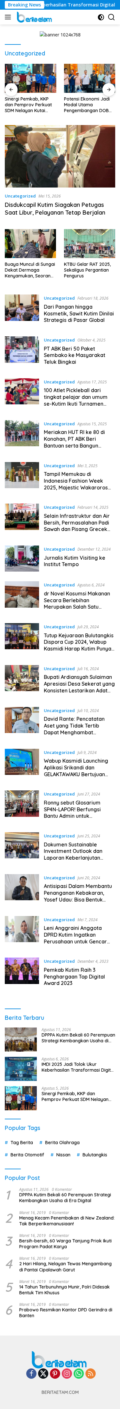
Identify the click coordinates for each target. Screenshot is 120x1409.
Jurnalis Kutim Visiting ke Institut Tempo (74, 561)
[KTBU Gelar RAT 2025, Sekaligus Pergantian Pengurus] (89, 243)
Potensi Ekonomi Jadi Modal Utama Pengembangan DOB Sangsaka (87, 105)
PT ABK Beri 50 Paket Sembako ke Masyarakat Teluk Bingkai (74, 355)
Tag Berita (22, 1142)
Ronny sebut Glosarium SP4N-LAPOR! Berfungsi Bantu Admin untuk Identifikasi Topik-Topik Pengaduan (72, 816)
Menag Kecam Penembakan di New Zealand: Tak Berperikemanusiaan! (67, 1221)
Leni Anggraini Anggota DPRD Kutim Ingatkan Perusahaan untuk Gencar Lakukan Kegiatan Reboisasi (78, 938)
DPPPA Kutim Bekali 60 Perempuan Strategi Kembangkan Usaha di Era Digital (78, 1038)
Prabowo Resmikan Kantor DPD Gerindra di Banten (65, 1312)
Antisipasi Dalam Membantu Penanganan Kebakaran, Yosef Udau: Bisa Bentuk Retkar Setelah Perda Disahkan (78, 899)
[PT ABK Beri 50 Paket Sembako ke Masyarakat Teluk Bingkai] (22, 352)
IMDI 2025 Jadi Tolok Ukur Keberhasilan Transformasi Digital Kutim (78, 1067)
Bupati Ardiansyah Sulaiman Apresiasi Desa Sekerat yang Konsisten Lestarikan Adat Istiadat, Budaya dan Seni (79, 687)
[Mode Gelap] (101, 17)
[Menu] (9, 17)
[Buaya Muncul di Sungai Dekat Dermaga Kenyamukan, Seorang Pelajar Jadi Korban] (30, 243)
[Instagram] (67, 1374)
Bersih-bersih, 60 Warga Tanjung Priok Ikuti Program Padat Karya (65, 1244)
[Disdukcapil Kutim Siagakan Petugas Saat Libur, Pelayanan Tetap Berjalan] (60, 156)
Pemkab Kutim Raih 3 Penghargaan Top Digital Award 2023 (74, 977)
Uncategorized (20, 196)
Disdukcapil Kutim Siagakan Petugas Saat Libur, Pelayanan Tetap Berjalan (55, 208)
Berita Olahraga (62, 1142)
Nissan (63, 1155)
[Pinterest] (55, 1374)
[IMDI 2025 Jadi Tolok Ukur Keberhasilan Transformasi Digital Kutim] (21, 1069)
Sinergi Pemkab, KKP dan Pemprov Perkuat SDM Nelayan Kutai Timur (28, 105)
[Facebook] (31, 1374)
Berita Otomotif (27, 1155)
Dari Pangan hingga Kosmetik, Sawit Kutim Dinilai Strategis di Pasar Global (79, 313)
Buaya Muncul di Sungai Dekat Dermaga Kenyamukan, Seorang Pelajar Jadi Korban (30, 270)
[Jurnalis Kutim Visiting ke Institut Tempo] (22, 558)
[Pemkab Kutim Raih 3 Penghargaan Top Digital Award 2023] (22, 974)
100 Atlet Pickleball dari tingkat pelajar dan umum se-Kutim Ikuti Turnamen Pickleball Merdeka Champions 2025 (76, 403)
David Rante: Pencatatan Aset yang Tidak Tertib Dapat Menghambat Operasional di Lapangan (75, 729)
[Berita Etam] (34, 17)
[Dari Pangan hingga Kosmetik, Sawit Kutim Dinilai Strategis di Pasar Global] (22, 310)
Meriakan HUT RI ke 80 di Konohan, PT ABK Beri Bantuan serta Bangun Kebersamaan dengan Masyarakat (74, 445)
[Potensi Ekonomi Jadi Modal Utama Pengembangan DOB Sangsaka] (90, 78)
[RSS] (90, 1374)
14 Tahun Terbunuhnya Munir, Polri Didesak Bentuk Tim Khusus (64, 1290)
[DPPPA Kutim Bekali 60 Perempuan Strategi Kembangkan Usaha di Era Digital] (21, 1040)
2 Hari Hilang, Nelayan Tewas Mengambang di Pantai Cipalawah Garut (65, 1266)
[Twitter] (43, 1374)
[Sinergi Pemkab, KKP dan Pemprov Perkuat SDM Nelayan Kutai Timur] (30, 78)
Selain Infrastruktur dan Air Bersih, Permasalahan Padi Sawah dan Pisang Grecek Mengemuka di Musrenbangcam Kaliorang (77, 529)
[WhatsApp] (79, 1374)
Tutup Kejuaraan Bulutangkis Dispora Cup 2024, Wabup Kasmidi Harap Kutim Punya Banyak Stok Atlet (79, 645)
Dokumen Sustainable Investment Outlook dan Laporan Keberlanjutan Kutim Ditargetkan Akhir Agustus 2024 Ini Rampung (76, 857)
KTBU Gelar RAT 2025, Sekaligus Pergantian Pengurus (87, 270)
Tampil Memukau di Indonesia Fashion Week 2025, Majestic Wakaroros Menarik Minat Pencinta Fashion (76, 487)
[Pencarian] (111, 17)
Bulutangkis (95, 1155)
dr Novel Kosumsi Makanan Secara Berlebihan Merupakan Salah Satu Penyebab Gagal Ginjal (77, 603)
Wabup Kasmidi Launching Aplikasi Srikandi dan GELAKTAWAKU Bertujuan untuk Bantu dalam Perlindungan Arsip (76, 774)
